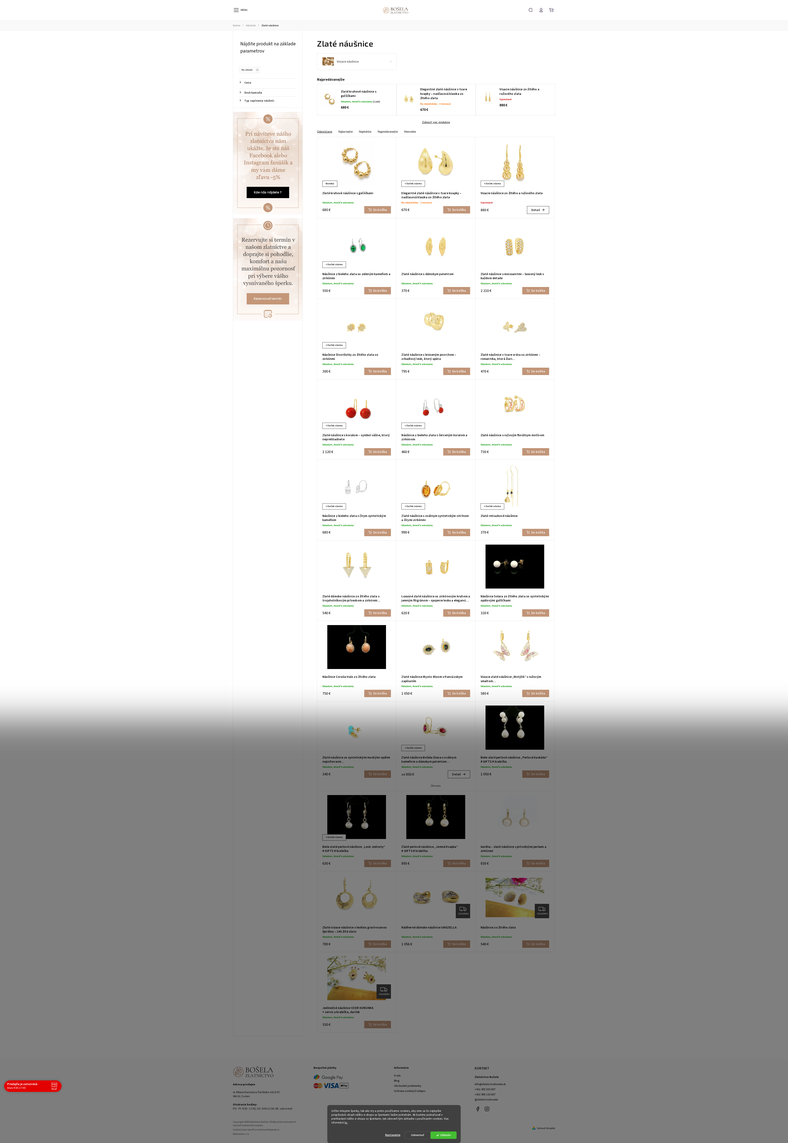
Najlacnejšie (345, 131)
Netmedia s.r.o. (241, 1134)
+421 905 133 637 (485, 1095)
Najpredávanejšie (388, 131)
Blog (397, 1081)
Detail (535, 210)
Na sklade (250, 70)
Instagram (487, 1109)
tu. (346, 1123)
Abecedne (410, 131)
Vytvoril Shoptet (546, 1128)
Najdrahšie (365, 131)
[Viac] (236, 10)
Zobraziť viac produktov (436, 122)
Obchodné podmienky (407, 1086)
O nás (397, 1076)
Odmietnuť (417, 1135)
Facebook (478, 1109)
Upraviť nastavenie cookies (248, 1125)
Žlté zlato (436, 786)
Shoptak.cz (273, 1129)
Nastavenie (392, 1135)
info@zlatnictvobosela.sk (490, 1084)
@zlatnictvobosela (486, 1100)
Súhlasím (445, 1135)
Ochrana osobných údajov (410, 1091)
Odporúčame (324, 131)
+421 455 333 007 (485, 1089)
